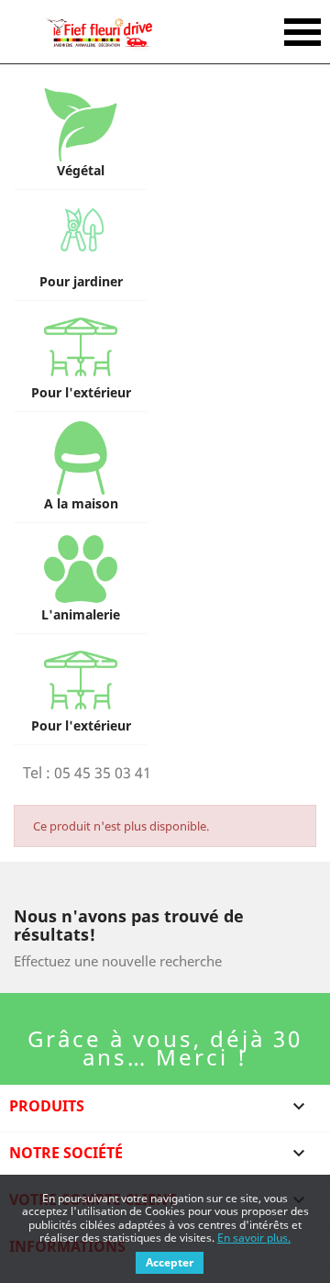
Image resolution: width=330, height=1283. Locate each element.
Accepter (169, 1262)
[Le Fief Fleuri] (98, 32)
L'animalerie (80, 614)
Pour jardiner (81, 281)
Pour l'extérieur (81, 392)
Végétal (80, 170)
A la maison (81, 503)
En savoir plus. (254, 1237)
